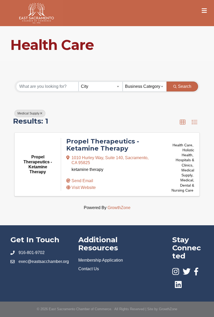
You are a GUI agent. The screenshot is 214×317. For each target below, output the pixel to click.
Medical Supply (28, 113)
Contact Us (88, 269)
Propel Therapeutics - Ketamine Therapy (102, 144)
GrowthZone (119, 207)
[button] (182, 122)
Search (184, 86)
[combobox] (101, 86)
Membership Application (100, 260)
